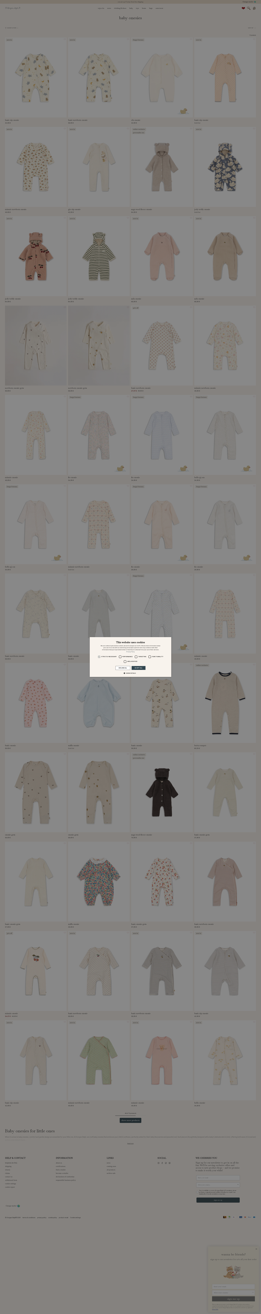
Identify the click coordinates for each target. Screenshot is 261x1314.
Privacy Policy (130, 652)
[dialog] (130, 657)
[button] (130, 673)
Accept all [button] (138, 668)
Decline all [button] (123, 668)
